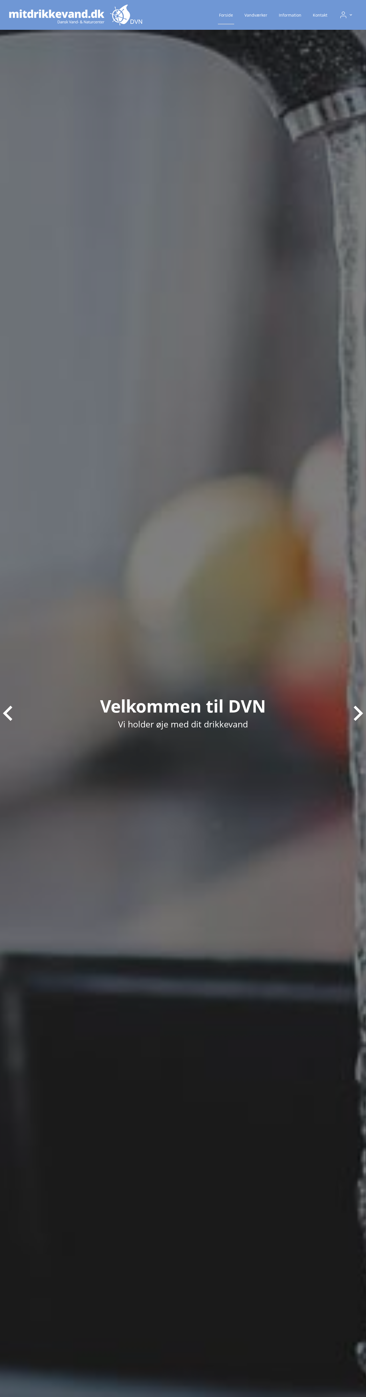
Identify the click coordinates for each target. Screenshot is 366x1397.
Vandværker (255, 15)
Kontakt (320, 15)
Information (290, 15)
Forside (226, 15)
